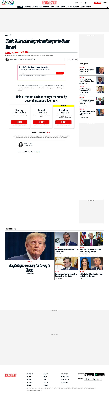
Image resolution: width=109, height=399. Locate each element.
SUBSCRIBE (97, 2)
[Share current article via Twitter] (69, 59)
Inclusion (70, 388)
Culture (46, 382)
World (45, 379)
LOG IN (104, 2)
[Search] (107, 7)
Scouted (88, 7)
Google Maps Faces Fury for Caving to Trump (29, 268)
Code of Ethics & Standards (61, 388)
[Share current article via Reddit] (76, 59)
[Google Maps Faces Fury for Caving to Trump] (100, 73)
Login (49, 132)
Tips (36, 388)
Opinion (62, 7)
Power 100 (69, 7)
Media (40, 7)
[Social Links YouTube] (95, 379)
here (38, 151)
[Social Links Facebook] (85, 379)
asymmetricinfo (29, 145)
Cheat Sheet (27, 7)
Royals (52, 7)
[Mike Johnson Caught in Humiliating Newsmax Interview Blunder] (100, 92)
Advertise (43, 388)
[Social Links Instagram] (91, 379)
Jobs (39, 388)
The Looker (35, 7)
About (28, 388)
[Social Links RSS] (98, 379)
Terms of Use (36, 75)
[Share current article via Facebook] (65, 59)
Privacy (51, 388)
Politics (57, 7)
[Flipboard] (101, 379)
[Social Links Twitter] (88, 379)
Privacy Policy (42, 75)
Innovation (76, 7)
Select (19, 122)
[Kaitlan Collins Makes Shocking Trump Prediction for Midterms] (100, 115)
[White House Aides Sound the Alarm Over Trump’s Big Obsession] (100, 104)
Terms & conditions (78, 388)
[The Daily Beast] (49, 2)
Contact (32, 388)
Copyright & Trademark (89, 388)
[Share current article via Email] (72, 59)
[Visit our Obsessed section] (13, 2)
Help (48, 388)
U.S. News (82, 7)
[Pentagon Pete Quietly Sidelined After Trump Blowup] (100, 83)
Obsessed (46, 7)
